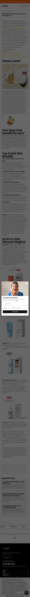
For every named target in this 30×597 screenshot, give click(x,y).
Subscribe (15, 311)
